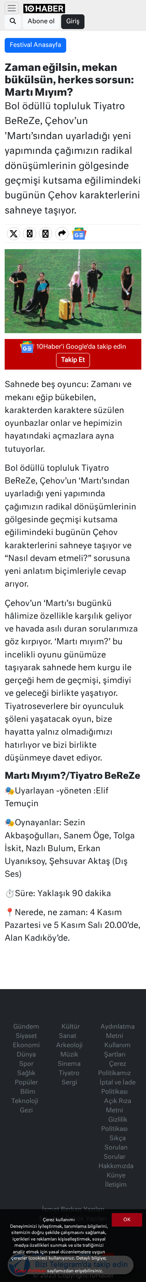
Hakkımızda (116, 1166)
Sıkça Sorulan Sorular (116, 1148)
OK (126, 1220)
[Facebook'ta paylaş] (29, 234)
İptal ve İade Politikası (117, 1087)
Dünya (26, 1055)
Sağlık (26, 1073)
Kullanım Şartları (117, 1050)
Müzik (69, 1055)
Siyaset (26, 1036)
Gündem (26, 1027)
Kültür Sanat (69, 1031)
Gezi (26, 1111)
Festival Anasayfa (35, 45)
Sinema (69, 1064)
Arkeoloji (69, 1046)
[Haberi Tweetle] (13, 234)
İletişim (116, 1185)
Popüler (26, 1083)
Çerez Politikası (30, 1271)
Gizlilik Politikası (114, 1124)
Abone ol (41, 22)
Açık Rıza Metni (117, 1106)
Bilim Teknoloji (24, 1097)
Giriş (72, 22)
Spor (26, 1064)
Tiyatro (69, 1073)
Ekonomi (26, 1046)
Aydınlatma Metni (117, 1031)
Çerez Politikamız (114, 1069)
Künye (116, 1176)
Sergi (69, 1083)
